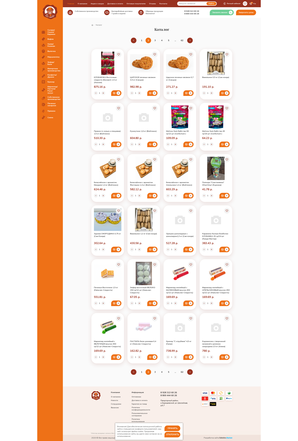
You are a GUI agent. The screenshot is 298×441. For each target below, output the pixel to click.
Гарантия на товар (139, 404)
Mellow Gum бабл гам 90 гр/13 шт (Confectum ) (177, 132)
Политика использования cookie (138, 421)
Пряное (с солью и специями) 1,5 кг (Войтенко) (107, 132)
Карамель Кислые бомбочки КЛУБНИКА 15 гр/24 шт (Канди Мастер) (215, 236)
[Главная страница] (92, 25)
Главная (71, 4)
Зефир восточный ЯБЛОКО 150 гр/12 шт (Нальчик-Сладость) (142, 290)
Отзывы (152, 4)
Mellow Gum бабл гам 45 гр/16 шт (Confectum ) (213, 132)
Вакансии (115, 408)
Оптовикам (136, 397)
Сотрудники (116, 404)
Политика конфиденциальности (141, 408)
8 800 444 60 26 (191, 13)
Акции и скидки (97, 4)
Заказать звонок (219, 12)
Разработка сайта (211, 438)
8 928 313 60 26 (191, 11)
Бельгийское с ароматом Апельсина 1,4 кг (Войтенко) (179, 183)
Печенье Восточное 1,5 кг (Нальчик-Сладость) (106, 288)
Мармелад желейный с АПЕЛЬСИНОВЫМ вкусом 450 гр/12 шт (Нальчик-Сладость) (216, 290)
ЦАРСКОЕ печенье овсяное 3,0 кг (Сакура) (143, 78)
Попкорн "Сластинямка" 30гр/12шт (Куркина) (213, 183)
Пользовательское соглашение (139, 414)
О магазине (82, 4)
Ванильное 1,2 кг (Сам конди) (143, 233)
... (175, 40)
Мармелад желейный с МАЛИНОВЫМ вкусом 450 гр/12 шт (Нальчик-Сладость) (179, 290)
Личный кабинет (233, 3)
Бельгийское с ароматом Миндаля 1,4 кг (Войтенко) (106, 183)
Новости (114, 400)
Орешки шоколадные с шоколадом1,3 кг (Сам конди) (180, 235)
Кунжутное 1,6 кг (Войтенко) (143, 131)
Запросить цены (246, 12)
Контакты (163, 4)
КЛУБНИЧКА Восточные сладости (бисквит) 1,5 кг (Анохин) (105, 80)
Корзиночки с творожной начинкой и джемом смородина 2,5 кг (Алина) (213, 344)
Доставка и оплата (115, 4)
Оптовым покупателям (136, 4)
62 (182, 40)
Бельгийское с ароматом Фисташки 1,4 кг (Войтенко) (143, 183)
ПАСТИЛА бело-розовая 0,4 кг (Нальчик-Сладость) (143, 342)
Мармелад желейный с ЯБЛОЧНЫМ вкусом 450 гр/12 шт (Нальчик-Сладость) (107, 344)
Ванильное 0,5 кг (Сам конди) (215, 77)
